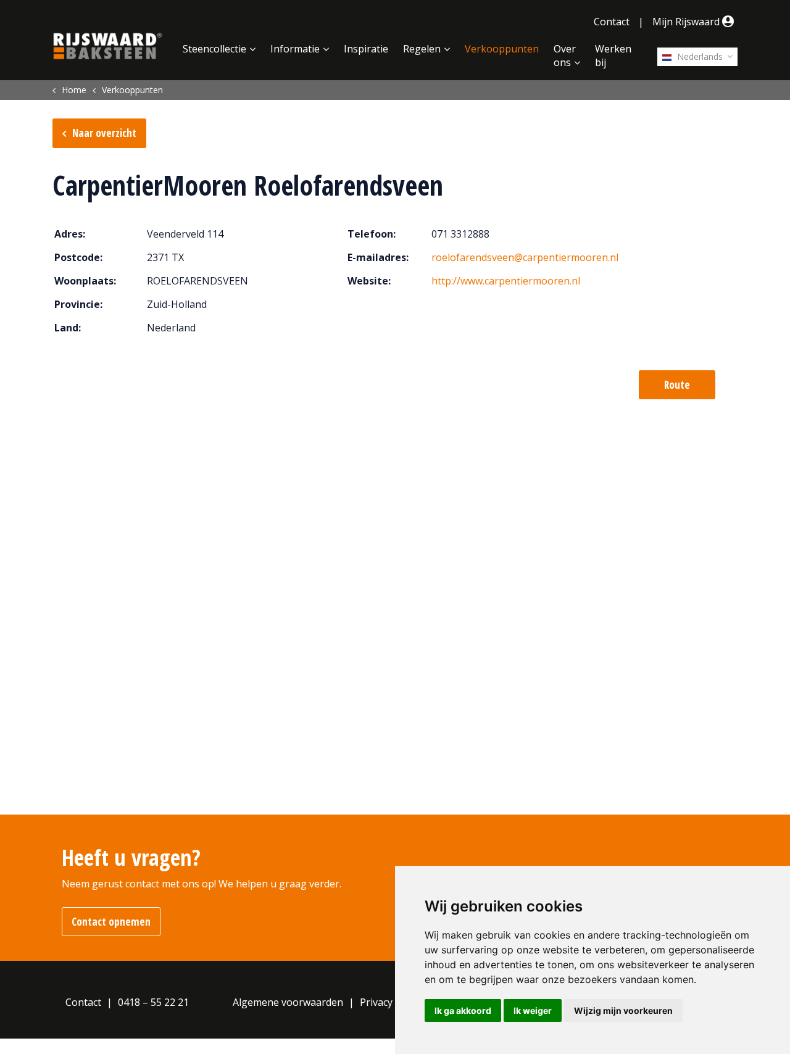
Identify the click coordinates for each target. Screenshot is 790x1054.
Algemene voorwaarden (288, 1002)
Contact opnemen (111, 922)
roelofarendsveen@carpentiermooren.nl (524, 257)
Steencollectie (214, 49)
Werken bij (613, 55)
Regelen (422, 49)
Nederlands (699, 56)
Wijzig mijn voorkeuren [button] (623, 1010)
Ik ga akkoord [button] (462, 1010)
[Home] (107, 46)
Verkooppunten (502, 49)
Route (677, 385)
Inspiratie (366, 49)
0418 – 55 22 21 (153, 1002)
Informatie (295, 49)
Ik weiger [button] (533, 1010)
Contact (612, 21)
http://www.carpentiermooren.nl (505, 281)
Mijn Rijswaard (687, 21)
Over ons (565, 55)
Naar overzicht (104, 133)
